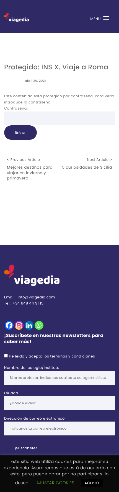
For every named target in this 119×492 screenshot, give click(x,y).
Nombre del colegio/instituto (32, 367)
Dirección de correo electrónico (34, 418)
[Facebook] (9, 325)
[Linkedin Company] (29, 325)
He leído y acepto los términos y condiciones (52, 356)
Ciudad (11, 393)
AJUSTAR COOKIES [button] (55, 483)
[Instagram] (19, 325)
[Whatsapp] (39, 325)
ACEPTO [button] (91, 483)
